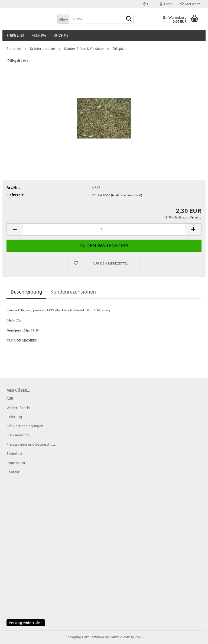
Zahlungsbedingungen (24, 425)
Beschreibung (26, 291)
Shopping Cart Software (85, 637)
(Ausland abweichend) (126, 195)
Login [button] (167, 4)
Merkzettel (193, 4)
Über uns (15, 35)
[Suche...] (128, 19)
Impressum (15, 462)
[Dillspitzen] (104, 109)
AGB (9, 398)
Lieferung (14, 416)
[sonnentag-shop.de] (27, 19)
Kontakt (13, 471)
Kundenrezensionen (73, 291)
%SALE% (39, 35)
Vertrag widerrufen (26, 622)
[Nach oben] (193, 636)
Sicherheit (14, 453)
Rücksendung (17, 435)
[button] (147, 4)
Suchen (61, 35)
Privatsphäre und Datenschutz (31, 444)
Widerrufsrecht (18, 407)
